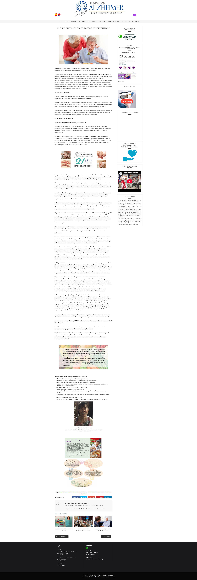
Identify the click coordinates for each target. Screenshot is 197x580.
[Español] (56, 15)
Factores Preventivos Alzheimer (77, 492)
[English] (59, 15)
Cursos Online (113, 21)
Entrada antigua (106, 536)
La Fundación (70, 21)
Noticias (102, 21)
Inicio (60, 21)
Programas (92, 21)
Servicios (125, 21)
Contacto (135, 21)
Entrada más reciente (61, 536)
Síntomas (81, 21)
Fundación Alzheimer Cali (96, 492)
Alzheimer (63, 492)
